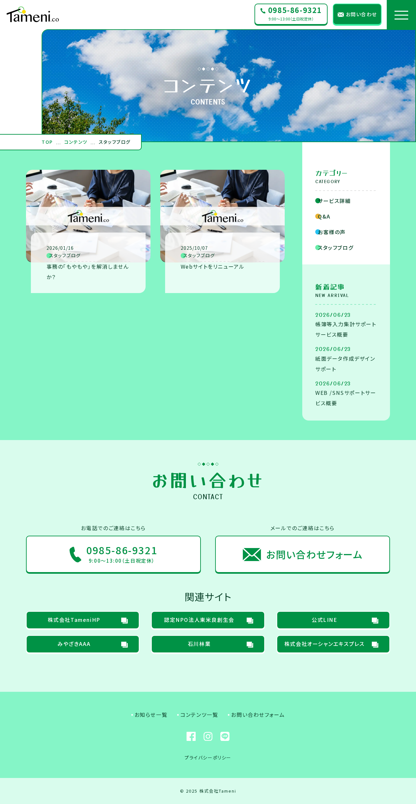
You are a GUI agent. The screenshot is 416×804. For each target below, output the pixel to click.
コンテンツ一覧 (199, 714)
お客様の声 (332, 232)
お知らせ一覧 (151, 714)
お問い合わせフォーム (258, 714)
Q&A (324, 216)
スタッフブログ (335, 247)
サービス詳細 (334, 201)
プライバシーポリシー (208, 757)
